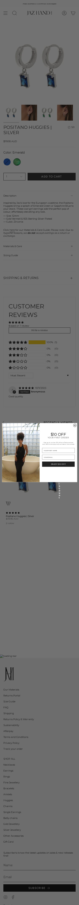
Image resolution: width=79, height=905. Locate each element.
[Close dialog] (74, 425)
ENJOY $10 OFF (58, 464)
